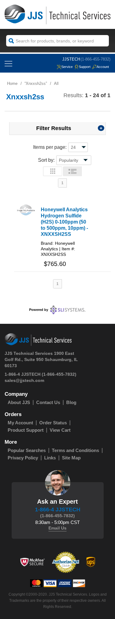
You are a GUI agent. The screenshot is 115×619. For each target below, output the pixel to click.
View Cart (60, 430)
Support (84, 67)
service (67, 67)
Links (50, 457)
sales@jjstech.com (24, 380)
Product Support (26, 430)
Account (103, 67)
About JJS (19, 402)
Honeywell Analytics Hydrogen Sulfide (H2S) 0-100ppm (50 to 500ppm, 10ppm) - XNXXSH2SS (64, 222)
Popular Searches (27, 450)
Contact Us (48, 402)
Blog (71, 402)
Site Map (71, 457)
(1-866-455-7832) (95, 59)
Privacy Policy (23, 457)
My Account (20, 422)
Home (12, 83)
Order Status (53, 422)
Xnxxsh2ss (36, 83)
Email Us (57, 528)
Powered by (38, 309)
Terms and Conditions (75, 450)
